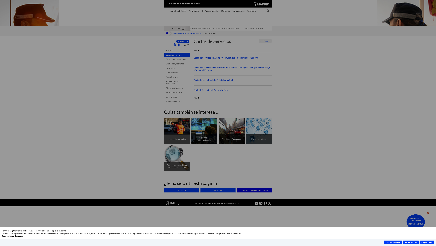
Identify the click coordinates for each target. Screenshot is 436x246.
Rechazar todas (411, 242)
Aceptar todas (426, 242)
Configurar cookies (393, 242)
